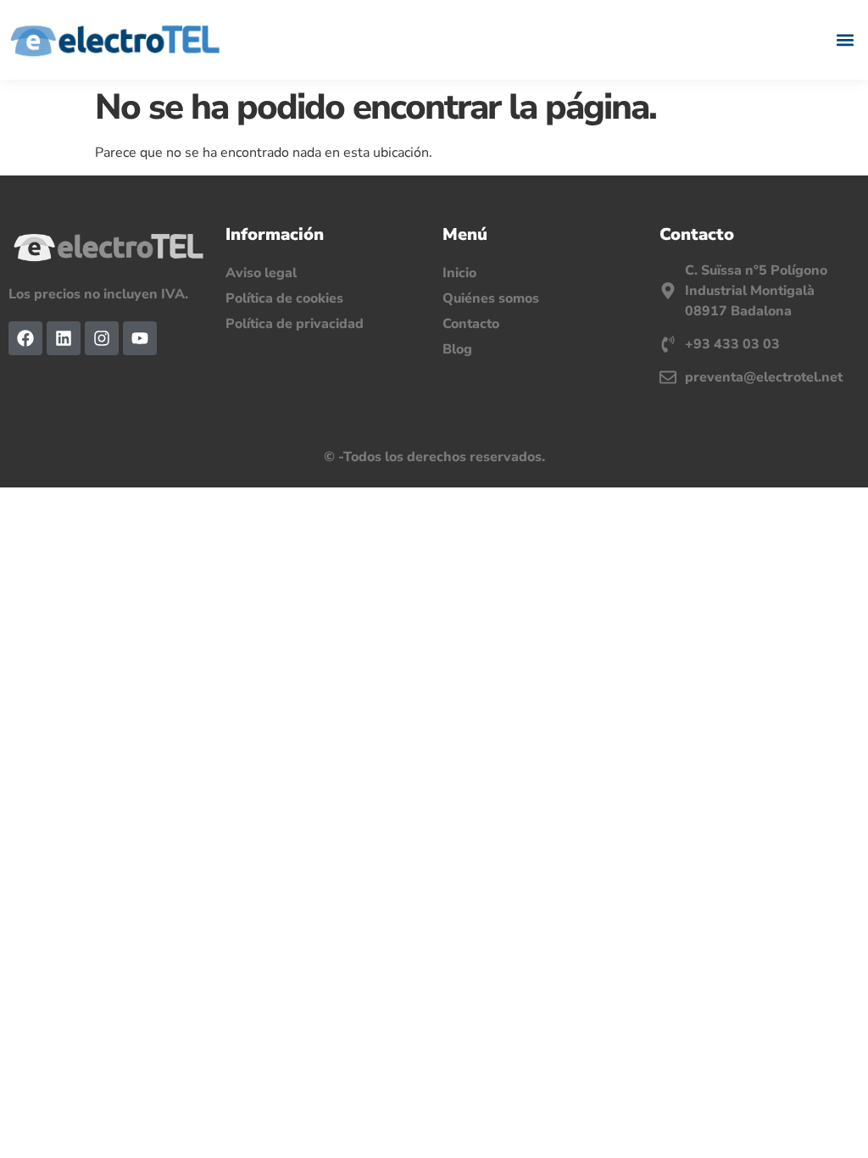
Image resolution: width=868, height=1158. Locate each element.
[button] (846, 39)
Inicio (459, 273)
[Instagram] (102, 338)
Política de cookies (284, 298)
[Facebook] (25, 338)
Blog (457, 349)
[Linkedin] (64, 338)
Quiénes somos (490, 298)
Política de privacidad (294, 324)
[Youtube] (140, 338)
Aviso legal (261, 273)
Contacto (470, 324)
